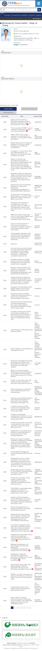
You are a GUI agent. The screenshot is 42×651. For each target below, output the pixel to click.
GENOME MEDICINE (38, 177)
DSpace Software (11, 643)
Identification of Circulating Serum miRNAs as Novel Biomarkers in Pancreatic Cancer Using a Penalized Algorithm (21, 433)
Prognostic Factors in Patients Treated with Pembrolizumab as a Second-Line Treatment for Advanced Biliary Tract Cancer (21, 296)
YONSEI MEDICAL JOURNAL (38, 547)
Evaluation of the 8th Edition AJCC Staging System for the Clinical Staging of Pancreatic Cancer (21, 288)
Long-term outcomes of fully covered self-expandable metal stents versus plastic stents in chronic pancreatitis (20, 408)
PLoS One (38, 528)
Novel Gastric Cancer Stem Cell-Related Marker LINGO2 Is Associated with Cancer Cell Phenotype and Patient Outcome (21, 567)
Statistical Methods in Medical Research (38, 236)
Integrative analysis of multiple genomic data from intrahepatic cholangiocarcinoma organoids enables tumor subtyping (20, 262)
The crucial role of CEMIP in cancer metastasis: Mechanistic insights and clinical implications (22, 129)
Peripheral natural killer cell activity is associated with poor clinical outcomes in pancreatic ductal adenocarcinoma (21, 425)
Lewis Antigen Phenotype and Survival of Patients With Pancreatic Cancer (22, 453)
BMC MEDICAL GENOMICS (38, 557)
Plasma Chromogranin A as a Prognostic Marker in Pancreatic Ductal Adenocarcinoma (20, 508)
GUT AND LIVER (38, 363)
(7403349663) (23, 44)
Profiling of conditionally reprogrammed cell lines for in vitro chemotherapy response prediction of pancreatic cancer (21, 417)
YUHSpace (37, 18)
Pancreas (37, 453)
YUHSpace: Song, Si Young (16, 3)
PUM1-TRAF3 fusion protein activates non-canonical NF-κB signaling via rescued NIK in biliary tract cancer (21, 137)
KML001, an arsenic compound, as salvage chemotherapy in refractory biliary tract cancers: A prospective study (22, 576)
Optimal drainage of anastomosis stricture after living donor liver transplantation (21, 390)
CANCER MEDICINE (38, 537)
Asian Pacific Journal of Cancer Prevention (38, 315)
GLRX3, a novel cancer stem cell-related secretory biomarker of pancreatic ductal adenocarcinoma (21, 381)
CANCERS (38, 122)
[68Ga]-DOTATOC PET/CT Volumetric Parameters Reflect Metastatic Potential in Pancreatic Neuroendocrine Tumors (21, 122)
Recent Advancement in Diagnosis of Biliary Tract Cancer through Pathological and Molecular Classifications (21, 145)
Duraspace (32, 643)
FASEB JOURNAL (38, 129)
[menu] (38, 3)
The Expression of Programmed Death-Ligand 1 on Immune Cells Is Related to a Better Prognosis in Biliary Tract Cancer (22, 197)
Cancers (37, 296)
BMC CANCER (37, 153)
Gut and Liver (37, 196)
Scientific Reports (37, 226)
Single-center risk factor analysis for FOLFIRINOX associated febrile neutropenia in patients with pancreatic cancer (21, 472)
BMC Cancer (37, 381)
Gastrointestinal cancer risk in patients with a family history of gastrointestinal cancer (20, 588)
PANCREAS (38, 508)
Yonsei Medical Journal (37, 270)
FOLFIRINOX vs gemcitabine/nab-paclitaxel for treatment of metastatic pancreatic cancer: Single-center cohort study (21, 491)
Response (14, 244)
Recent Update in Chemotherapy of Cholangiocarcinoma (22, 349)
